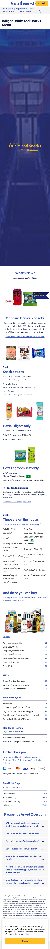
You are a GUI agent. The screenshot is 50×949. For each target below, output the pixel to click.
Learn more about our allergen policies (17, 502)
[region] (25, 934)
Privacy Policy (24, 934)
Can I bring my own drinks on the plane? (23, 833)
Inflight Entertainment (32, 150)
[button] (25, 3)
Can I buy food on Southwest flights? (21, 849)
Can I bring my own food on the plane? (22, 841)
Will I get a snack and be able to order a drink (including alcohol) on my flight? (22, 824)
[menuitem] (21, 9)
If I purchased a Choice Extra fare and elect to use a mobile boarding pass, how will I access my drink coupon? (25, 870)
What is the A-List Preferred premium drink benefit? (24, 858)
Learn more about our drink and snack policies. (25, 336)
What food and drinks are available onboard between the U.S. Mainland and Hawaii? (24, 882)
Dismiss (25, 941)
